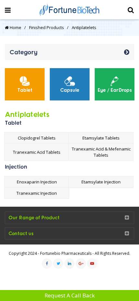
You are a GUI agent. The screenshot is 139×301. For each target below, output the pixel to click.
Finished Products (46, 27)
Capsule (69, 90)
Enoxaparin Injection (37, 182)
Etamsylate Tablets (101, 138)
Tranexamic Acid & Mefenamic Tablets (101, 152)
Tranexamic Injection (36, 193)
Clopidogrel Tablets (37, 138)
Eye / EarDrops (115, 90)
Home (15, 27)
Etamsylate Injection (101, 182)
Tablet (24, 90)
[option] (24, 84)
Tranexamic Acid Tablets (36, 152)
